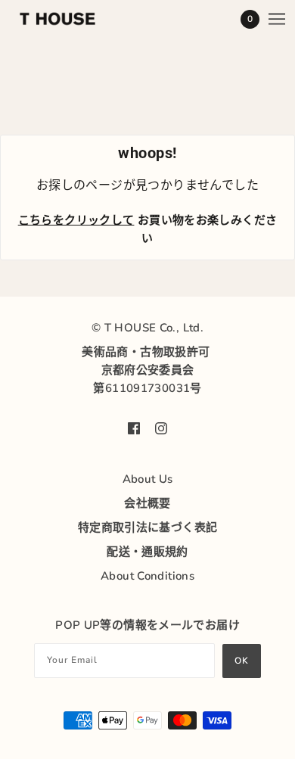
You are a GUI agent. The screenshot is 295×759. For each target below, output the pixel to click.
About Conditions (147, 575)
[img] (134, 427)
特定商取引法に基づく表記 (148, 527)
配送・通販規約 (147, 551)
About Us (148, 479)
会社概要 (147, 503)
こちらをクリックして (76, 220)
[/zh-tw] (72, 18)
